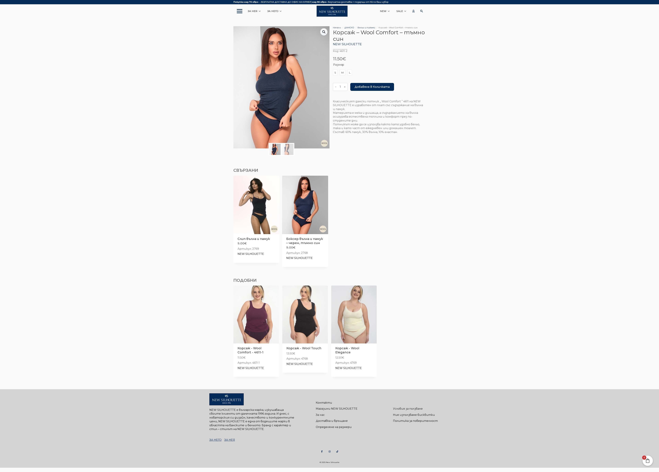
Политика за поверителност (415, 420)
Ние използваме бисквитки (414, 414)
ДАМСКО (349, 27)
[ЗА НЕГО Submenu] (281, 11)
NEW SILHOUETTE (347, 44)
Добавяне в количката (372, 86)
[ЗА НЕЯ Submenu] (260, 11)
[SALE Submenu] (406, 11)
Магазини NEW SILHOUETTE (336, 408)
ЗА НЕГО (272, 11)
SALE (399, 11)
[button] (323, 31)
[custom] (322, 451)
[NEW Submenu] (389, 11)
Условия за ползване (408, 408)
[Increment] (345, 86)
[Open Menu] (237, 11)
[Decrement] (336, 86)
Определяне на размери (334, 427)
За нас (320, 414)
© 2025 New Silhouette (329, 462)
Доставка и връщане (332, 420)
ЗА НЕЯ (252, 11)
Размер (338, 64)
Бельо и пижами (366, 27)
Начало (337, 27)
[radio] (335, 72)
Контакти (324, 402)
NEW (383, 11)
